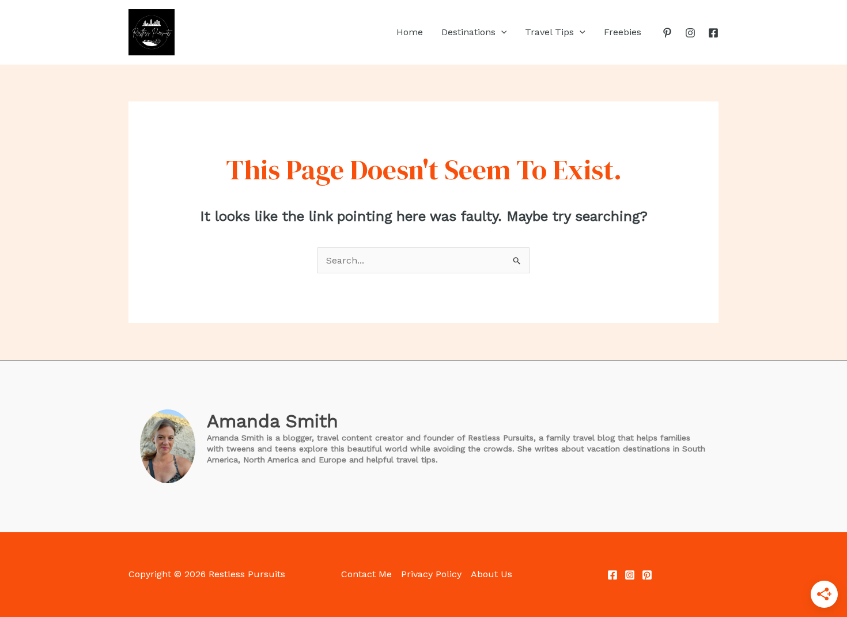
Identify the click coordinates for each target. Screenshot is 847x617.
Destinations (468, 32)
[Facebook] (713, 33)
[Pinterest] (667, 33)
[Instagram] (690, 33)
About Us (491, 574)
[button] (501, 32)
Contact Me (366, 574)
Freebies (622, 32)
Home (409, 32)
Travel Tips (549, 32)
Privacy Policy (431, 574)
